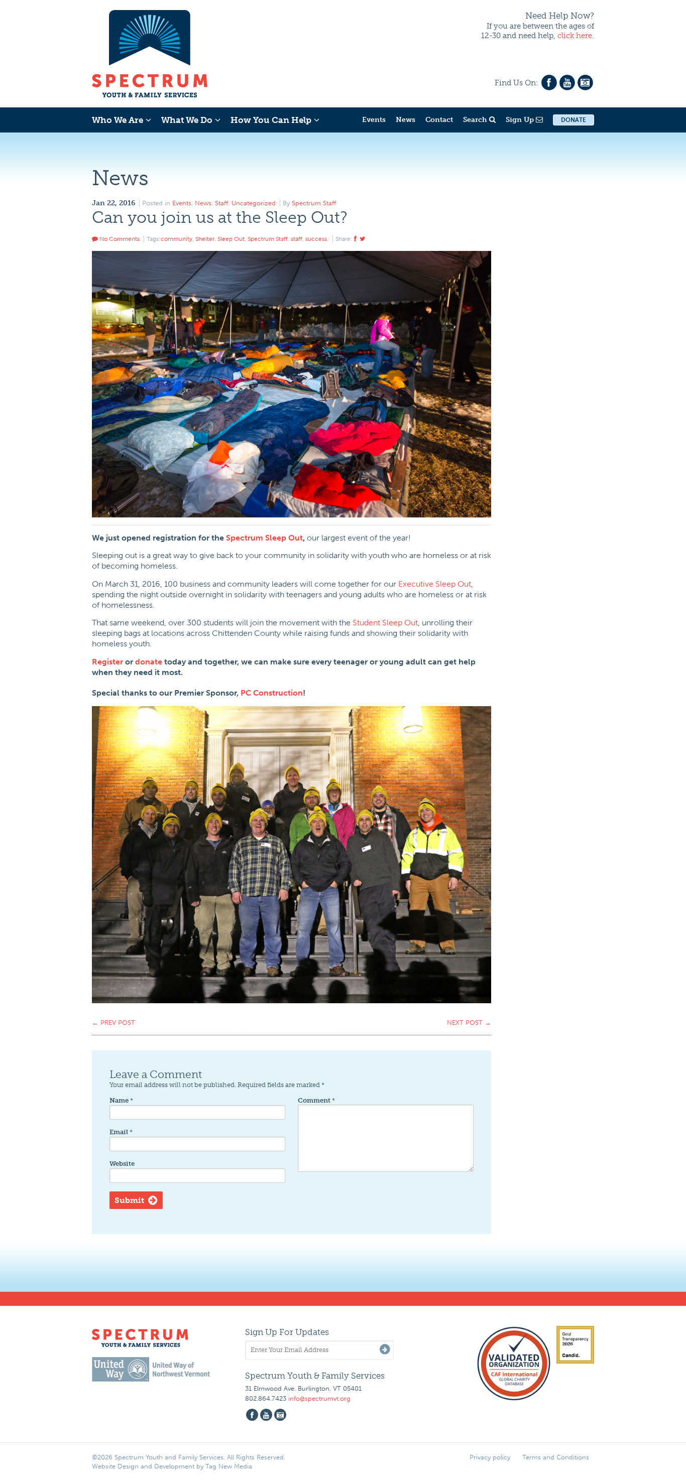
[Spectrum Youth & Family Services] (149, 52)
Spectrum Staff (314, 203)
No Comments (119, 238)
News (405, 119)
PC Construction (272, 693)
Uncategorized (254, 203)
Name (121, 1100)
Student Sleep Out (385, 622)
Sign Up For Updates (287, 1332)
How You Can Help (271, 120)
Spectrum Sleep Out (264, 538)
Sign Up (521, 119)
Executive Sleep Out (434, 584)
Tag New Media (228, 1466)
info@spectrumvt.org (319, 1398)
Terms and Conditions (555, 1457)
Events (374, 119)
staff (296, 238)
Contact (439, 119)
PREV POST (113, 1022)
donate (148, 661)
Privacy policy (490, 1457)
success (316, 238)
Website (122, 1163)
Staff (221, 203)
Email (121, 1132)
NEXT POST (469, 1022)
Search (476, 119)
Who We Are (117, 120)
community (176, 238)
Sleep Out (231, 238)
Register (107, 661)
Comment (316, 1100)
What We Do (186, 120)
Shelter (204, 238)
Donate (573, 119)
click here (574, 35)
